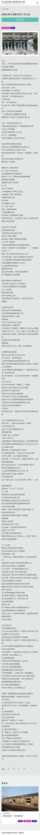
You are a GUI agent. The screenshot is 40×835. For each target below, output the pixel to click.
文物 (20, 821)
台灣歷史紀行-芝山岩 (9, 69)
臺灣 (12, 28)
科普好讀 (5, 9)
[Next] (35, 805)
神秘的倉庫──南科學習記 (13, 816)
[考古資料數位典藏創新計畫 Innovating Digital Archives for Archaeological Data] (13, 3)
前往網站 (21, 20)
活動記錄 (5, 28)
